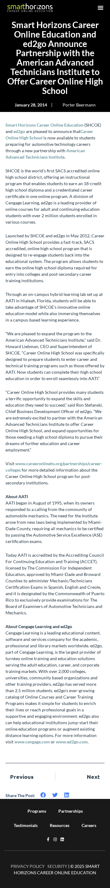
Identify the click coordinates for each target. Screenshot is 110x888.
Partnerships (70, 811)
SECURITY (57, 866)
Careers (89, 825)
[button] (100, 7)
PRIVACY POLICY (28, 866)
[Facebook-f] (48, 839)
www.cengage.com (32, 741)
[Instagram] (55, 839)
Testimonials (26, 825)
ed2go (19, 131)
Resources (59, 825)
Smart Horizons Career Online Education (44, 125)
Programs (37, 811)
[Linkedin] (62, 839)
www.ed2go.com (72, 741)
